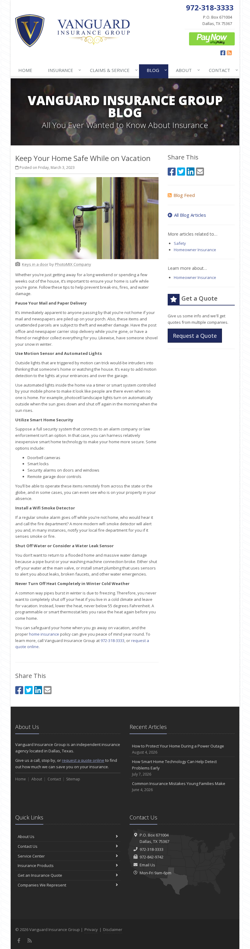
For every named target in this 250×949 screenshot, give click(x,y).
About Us (26, 836)
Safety (180, 243)
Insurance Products (36, 865)
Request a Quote (195, 335)
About (186, 70)
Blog (155, 70)
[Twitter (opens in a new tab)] (29, 690)
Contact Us (28, 846)
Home (25, 70)
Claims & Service (112, 70)
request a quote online (83, 760)
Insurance (63, 70)
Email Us (147, 865)
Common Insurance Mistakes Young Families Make (178, 786)
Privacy (91, 929)
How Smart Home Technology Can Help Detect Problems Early (174, 768)
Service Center (31, 856)
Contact (222, 70)
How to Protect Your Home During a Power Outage (178, 749)
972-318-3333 (112, 640)
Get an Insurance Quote (40, 875)
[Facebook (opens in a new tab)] (19, 690)
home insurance (44, 634)
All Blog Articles (190, 215)
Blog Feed (184, 195)
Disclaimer (112, 929)
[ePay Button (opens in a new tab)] (212, 38)
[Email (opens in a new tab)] (48, 690)
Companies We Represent (42, 885)
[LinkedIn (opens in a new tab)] (38, 690)
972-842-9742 (151, 857)
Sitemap (73, 779)
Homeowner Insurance (195, 249)
